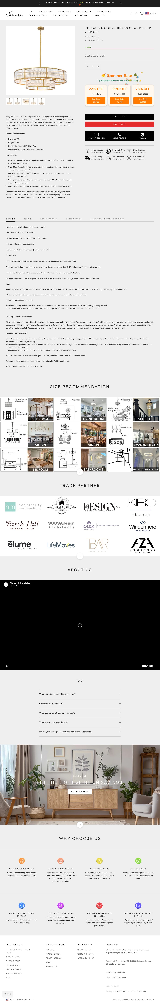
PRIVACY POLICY (84, 950)
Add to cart (119, 117)
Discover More (79, 792)
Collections (46, 12)
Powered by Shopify (144, 1000)
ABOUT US (100, 15)
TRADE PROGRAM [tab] (48, 219)
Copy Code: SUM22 (96, 100)
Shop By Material (37, 15)
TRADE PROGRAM (60, 15)
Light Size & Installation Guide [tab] (107, 219)
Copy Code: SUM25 (119, 100)
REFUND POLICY (13, 965)
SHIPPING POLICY (13, 961)
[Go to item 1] (9, 101)
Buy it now (119, 124)
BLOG (48, 962)
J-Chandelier (92, 37)
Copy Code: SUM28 (142, 100)
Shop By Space (84, 12)
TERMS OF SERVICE (85, 954)
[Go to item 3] (25, 101)
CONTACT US (51, 966)
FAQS (8, 977)
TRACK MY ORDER (13, 957)
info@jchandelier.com (61, 361)
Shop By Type (65, 12)
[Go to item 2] (17, 101)
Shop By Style (104, 12)
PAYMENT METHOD (14, 973)
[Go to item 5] (41, 101)
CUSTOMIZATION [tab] (74, 219)
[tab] (10, 219)
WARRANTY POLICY (14, 969)
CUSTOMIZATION (82, 15)
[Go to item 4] (33, 101)
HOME (31, 12)
